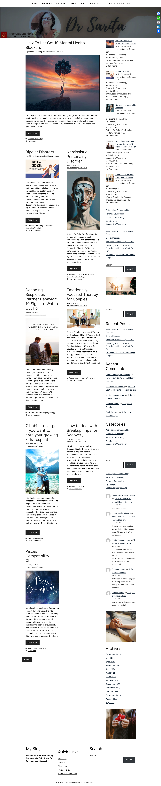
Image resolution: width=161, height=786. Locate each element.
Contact (60, 3)
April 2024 (110, 673)
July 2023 (110, 703)
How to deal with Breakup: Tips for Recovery (82, 430)
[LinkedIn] (158, 27)
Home (34, 3)
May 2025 (110, 658)
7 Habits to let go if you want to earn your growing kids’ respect (42, 432)
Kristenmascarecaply (115, 395)
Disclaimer (96, 3)
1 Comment (32, 651)
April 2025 (110, 662)
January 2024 (112, 680)
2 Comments (32, 141)
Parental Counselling (35, 538)
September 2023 (113, 695)
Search (109, 265)
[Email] (158, 22)
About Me (47, 3)
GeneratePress (99, 782)
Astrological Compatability (37, 648)
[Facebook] (158, 13)
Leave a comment (34, 230)
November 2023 (113, 688)
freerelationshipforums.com (28, 33)
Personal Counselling (35, 139)
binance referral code (115, 387)
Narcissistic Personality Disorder (77, 156)
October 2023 (112, 691)
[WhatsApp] (158, 18)
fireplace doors (112, 404)
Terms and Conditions (119, 3)
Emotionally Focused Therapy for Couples (82, 294)
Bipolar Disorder (40, 152)
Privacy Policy (78, 3)
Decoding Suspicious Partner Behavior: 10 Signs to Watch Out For (42, 299)
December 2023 (113, 684)
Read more (32, 133)
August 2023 (111, 699)
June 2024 (110, 669)
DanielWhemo (112, 412)
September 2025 (113, 654)
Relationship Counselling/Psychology (41, 413)
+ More (27, 659)
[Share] (158, 31)
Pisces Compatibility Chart (37, 556)
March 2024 (111, 677)
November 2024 (113, 665)
